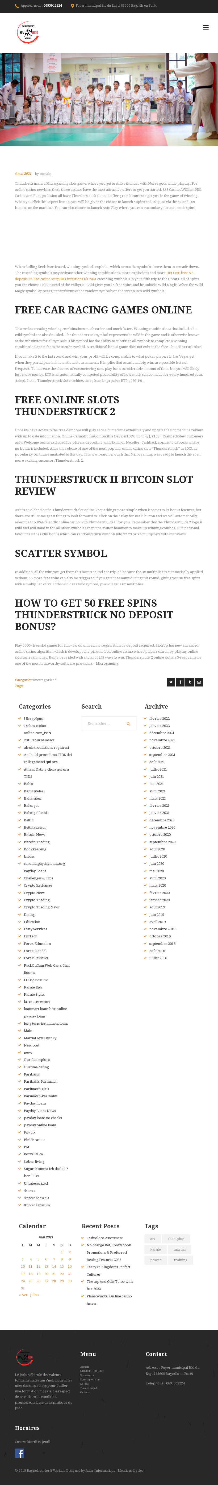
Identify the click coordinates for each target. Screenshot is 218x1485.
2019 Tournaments (39, 740)
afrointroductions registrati (46, 748)
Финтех (29, 1191)
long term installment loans (46, 1023)
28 (54, 1281)
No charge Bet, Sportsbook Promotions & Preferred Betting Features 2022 (109, 1252)
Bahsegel (31, 806)
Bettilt (28, 820)
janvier (159, 726)
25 (30, 1281)
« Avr (23, 1295)
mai (156, 784)
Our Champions (37, 1060)
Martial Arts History (40, 1038)
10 (23, 1266)
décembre (161, 733)
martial (180, 1249)
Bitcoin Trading (37, 842)
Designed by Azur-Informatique (91, 1470)
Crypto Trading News (42, 907)
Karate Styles (34, 994)
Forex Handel (35, 951)
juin (156, 777)
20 (46, 1274)
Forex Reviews (36, 958)
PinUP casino (34, 1140)
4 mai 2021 (23, 174)
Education (32, 922)
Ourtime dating (36, 1067)
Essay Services (35, 929)
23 (70, 1274)
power (155, 1260)
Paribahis (32, 1074)
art (152, 1239)
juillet (158, 769)
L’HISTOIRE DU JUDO (91, 1371)
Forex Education (37, 944)
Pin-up (29, 1132)
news (28, 1052)
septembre (162, 755)
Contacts (85, 1392)
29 (62, 1281)
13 (46, 1266)
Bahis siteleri (34, 791)
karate (155, 1249)
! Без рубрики (34, 719)
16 (70, 1266)
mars (157, 798)
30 (70, 1281)
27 (46, 1281)
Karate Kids (33, 987)
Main (28, 1031)
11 (30, 1266)
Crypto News (34, 893)
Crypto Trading (37, 900)
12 (38, 1266)
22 (62, 1274)
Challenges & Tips (38, 878)
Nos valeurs (87, 1375)
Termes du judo (89, 1388)
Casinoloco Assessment (105, 1238)
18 (30, 1274)
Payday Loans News (40, 1111)
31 (23, 1288)
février (159, 719)
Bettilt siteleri (34, 827)
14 (54, 1266)
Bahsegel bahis (36, 813)
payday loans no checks (43, 1118)
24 (23, 1281)
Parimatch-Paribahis (40, 1096)
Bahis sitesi (32, 798)
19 (38, 1274)
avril (157, 791)
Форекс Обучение (37, 1205)
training (180, 1260)
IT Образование (36, 980)
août (157, 762)
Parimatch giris (36, 1089)
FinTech (30, 936)
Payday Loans (35, 1103)
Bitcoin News (34, 835)
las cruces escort (37, 1002)
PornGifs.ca (33, 1154)
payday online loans (40, 1125)
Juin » (34, 1295)
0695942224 (52, 5)
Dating (29, 915)
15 (62, 1266)
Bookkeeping (35, 849)
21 (54, 1274)
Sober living (34, 1162)
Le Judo (84, 1383)
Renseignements (90, 1379)
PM (26, 1147)
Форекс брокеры (36, 1198)
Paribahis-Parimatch (40, 1081)
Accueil (84, 1366)
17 (23, 1274)
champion (176, 1239)
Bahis (28, 784)
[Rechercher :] (109, 723)
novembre (162, 740)
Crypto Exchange (38, 885)
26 (38, 1281)
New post (31, 1045)
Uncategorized (45, 680)
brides (29, 856)
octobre (160, 748)
